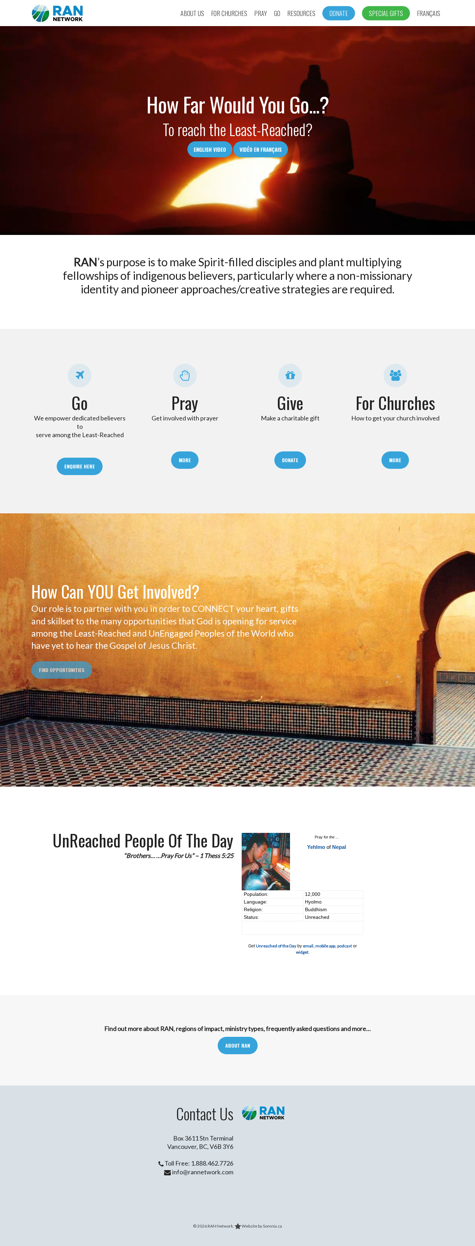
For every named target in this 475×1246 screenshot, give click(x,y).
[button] (80, 466)
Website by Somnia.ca (261, 1226)
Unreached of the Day (276, 945)
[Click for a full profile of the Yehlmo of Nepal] (266, 888)
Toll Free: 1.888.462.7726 (198, 1163)
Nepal (339, 847)
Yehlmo (316, 847)
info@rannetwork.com (202, 1172)
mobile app (325, 945)
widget (302, 952)
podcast (344, 945)
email (308, 945)
